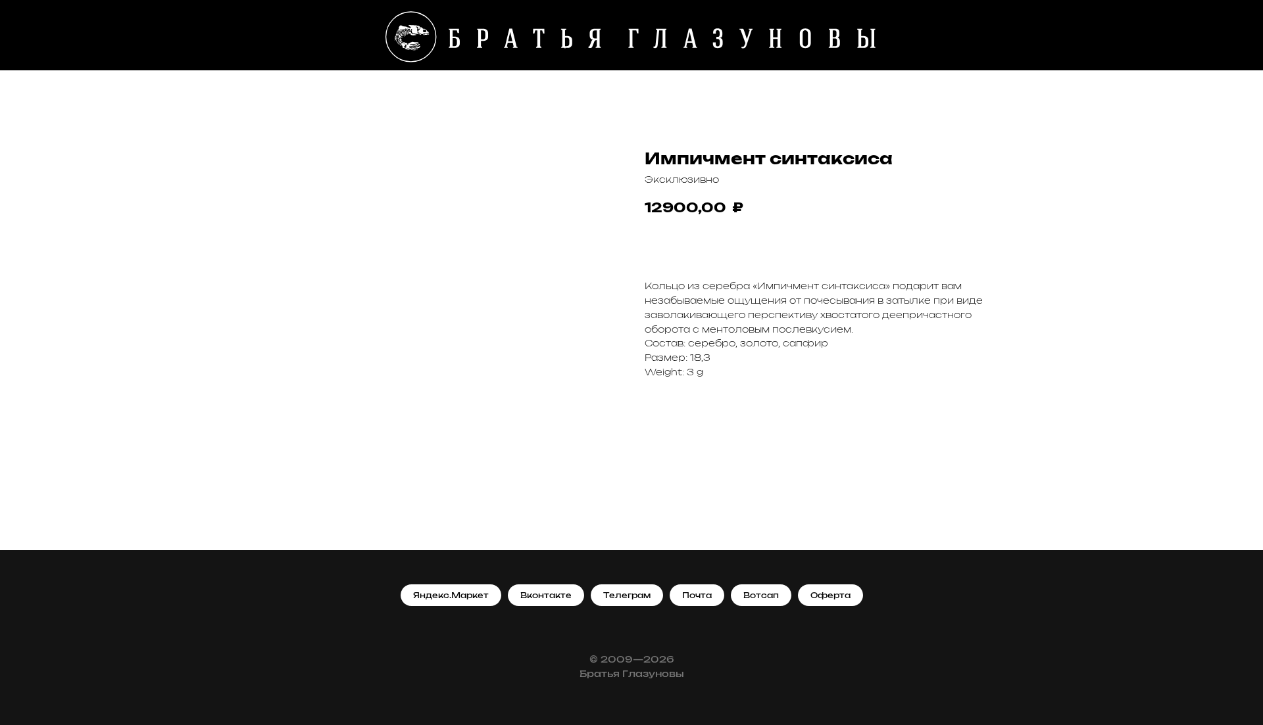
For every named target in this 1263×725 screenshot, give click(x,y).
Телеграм (627, 595)
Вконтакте (546, 595)
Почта (697, 595)
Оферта (830, 595)
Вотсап (761, 595)
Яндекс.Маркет (451, 595)
